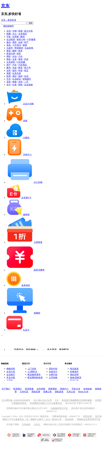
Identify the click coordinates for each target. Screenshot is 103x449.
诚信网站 (44, 435)
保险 (20, 85)
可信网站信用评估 (14, 435)
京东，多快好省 (8, 20)
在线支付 (53, 371)
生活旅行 (10, 374)
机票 (8, 76)
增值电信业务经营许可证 (88, 419)
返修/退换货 (75, 377)
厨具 (19, 53)
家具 (20, 51)
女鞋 (8, 70)
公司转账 (53, 377)
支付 (8, 85)
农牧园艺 (27, 79)
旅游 (20, 76)
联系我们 (17, 389)
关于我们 (6, 389)
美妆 (8, 45)
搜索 (29, 23)
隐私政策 (59, 392)
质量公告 (47, 392)
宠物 (25, 45)
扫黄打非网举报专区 (89, 435)
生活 (26, 76)
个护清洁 (16, 45)
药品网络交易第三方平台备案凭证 (46, 403)
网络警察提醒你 (29, 435)
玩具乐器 (16, 73)
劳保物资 (18, 48)
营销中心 (64, 389)
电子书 (27, 68)
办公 (14, 34)
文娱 (14, 68)
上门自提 (32, 369)
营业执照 (69, 419)
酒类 (14, 42)
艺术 (8, 79)
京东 (5, 5)
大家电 (9, 380)
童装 (20, 59)
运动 (14, 56)
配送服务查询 (34, 374)
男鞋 (8, 56)
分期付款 (53, 374)
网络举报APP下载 (74, 435)
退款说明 (74, 374)
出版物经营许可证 (59, 408)
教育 (20, 68)
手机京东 (76, 389)
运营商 (15, 37)
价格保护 (74, 371)
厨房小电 (21, 39)
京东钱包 (26, 424)
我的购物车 (8, 26)
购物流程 (10, 369)
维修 (14, 82)
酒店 (14, 76)
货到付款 (53, 369)
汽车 (14, 65)
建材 (14, 51)
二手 (26, 82)
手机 (8, 37)
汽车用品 (22, 65)
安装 (8, 82)
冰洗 (8, 31)
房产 (8, 65)
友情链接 (87, 389)
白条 (14, 85)
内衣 (26, 59)
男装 (8, 59)
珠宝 (26, 70)
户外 (20, 56)
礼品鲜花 (16, 79)
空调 (14, 31)
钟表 (20, 70)
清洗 (20, 82)
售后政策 (74, 369)
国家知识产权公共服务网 (57, 440)
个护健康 (31, 39)
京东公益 (71, 392)
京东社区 (24, 392)
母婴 (8, 73)
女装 (14, 59)
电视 (20, 31)
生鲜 (20, 42)
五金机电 (29, 48)
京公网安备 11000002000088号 (16, 400)
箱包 (14, 70)
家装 (8, 51)
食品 (8, 42)
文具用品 (22, 34)
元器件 (9, 48)
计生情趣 (21, 62)
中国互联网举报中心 (59, 435)
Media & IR (83, 392)
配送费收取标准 (35, 377)
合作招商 (41, 389)
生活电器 (10, 39)
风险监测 (36, 392)
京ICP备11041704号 (42, 400)
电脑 (8, 34)
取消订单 (74, 380)
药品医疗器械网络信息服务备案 (77, 400)
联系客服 (29, 389)
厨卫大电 (28, 31)
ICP (57, 400)
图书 (8, 68)
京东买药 (10, 62)
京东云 (37, 424)
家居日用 (10, 53)
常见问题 (10, 377)
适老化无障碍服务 (45, 440)
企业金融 (28, 85)
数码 (22, 37)
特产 (26, 42)
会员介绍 (10, 371)
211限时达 (32, 371)
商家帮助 (52, 389)
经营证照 (87, 416)
